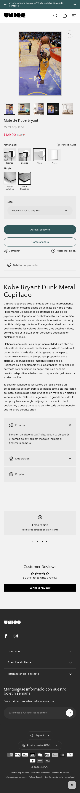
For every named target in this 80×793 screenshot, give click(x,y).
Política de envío (36, 777)
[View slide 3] (42, 541)
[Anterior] (5, 4)
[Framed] (10, 155)
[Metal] (39, 155)
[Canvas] (25, 155)
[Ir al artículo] (9, 109)
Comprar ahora (40, 241)
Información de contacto (16, 777)
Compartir (14, 250)
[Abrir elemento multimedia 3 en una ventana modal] (69, 34)
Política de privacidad (20, 773)
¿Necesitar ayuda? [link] (66, 250)
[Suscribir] (69, 713)
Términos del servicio (60, 773)
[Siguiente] (75, 4)
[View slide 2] (38, 541)
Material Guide (68, 144)
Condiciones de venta (54, 777)
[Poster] (55, 155)
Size (10, 201)
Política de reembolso (40, 773)
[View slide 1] (33, 541)
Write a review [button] (40, 588)
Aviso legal (69, 777)
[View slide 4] (46, 541)
